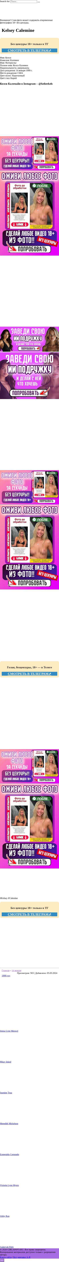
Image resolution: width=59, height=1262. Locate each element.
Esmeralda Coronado (9, 1154)
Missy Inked (5, 1062)
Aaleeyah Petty (7, 1247)
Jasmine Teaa (6, 1092)
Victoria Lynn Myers (9, 1185)
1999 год (6, 975)
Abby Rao (4, 1216)
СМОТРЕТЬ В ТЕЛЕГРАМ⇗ (29, 50)
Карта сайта (6, 1257)
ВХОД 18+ (11, 15)
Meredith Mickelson (9, 1123)
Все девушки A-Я (21, 1257)
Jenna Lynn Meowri (9, 1031)
